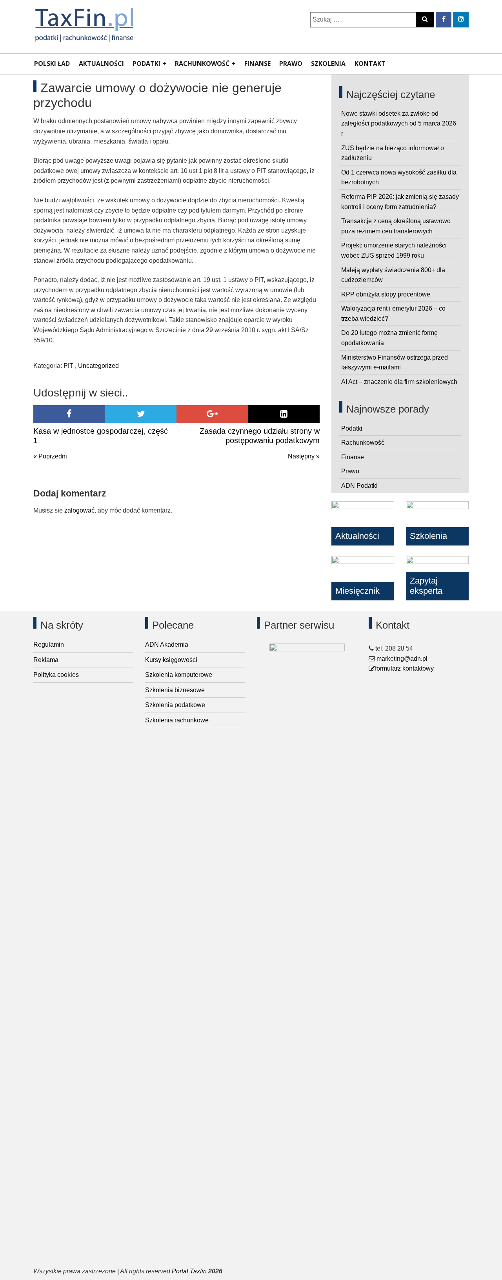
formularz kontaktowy (404, 668)
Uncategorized (98, 365)
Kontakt (370, 63)
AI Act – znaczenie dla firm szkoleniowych (399, 381)
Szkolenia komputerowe (178, 674)
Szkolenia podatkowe (175, 705)
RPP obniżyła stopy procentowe (385, 294)
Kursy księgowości (171, 659)
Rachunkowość (202, 63)
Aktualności (101, 63)
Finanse (257, 63)
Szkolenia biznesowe (175, 690)
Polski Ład (52, 63)
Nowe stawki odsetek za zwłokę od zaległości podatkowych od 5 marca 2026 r (398, 123)
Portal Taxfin (189, 1271)
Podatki (146, 63)
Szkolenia (328, 63)
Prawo (290, 63)
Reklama (45, 659)
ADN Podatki (359, 485)
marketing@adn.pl (401, 658)
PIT (68, 365)
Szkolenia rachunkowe (177, 720)
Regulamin (48, 644)
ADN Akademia (166, 644)
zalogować (79, 510)
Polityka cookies (56, 674)
